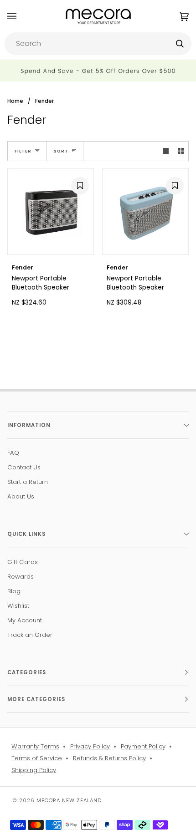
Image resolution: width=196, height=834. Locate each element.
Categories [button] (26, 672)
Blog (14, 591)
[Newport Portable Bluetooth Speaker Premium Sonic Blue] (145, 211)
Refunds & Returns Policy (109, 758)
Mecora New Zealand (69, 800)
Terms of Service (36, 758)
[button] (79, 185)
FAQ (13, 452)
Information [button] (29, 425)
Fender (44, 101)
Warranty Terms (35, 746)
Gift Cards (22, 562)
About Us (20, 496)
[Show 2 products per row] (180, 151)
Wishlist (18, 605)
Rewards (20, 576)
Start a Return (27, 482)
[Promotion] (98, 70)
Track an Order (29, 635)
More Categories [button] (36, 699)
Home (15, 101)
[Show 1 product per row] (165, 151)
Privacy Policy (90, 746)
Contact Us (24, 467)
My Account (24, 620)
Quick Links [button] (26, 534)
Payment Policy (143, 746)
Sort (61, 151)
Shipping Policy (33, 770)
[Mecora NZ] (98, 16)
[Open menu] (21, 16)
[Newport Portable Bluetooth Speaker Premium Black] (50, 211)
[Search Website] (179, 43)
